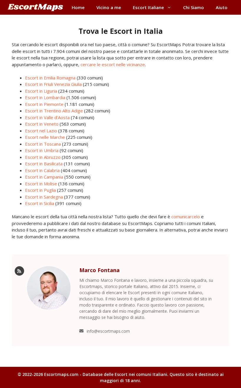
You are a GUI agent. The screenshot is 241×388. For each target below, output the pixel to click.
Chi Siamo (193, 7)
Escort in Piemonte (44, 104)
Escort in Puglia (40, 190)
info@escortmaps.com (108, 331)
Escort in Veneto (41, 124)
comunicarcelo (185, 216)
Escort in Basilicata (44, 163)
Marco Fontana (99, 270)
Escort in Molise (41, 183)
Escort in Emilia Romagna (50, 78)
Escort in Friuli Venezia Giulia (53, 84)
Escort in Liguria (41, 91)
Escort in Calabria (42, 170)
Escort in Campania (44, 177)
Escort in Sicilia (39, 203)
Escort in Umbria (41, 150)
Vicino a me (108, 7)
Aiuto (221, 7)
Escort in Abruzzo (43, 157)
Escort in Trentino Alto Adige (54, 111)
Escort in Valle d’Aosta (47, 117)
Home (78, 7)
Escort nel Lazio (41, 131)
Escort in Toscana (43, 144)
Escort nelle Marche (45, 137)
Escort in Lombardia (45, 97)
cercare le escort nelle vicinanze (113, 64)
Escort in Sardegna (44, 197)
